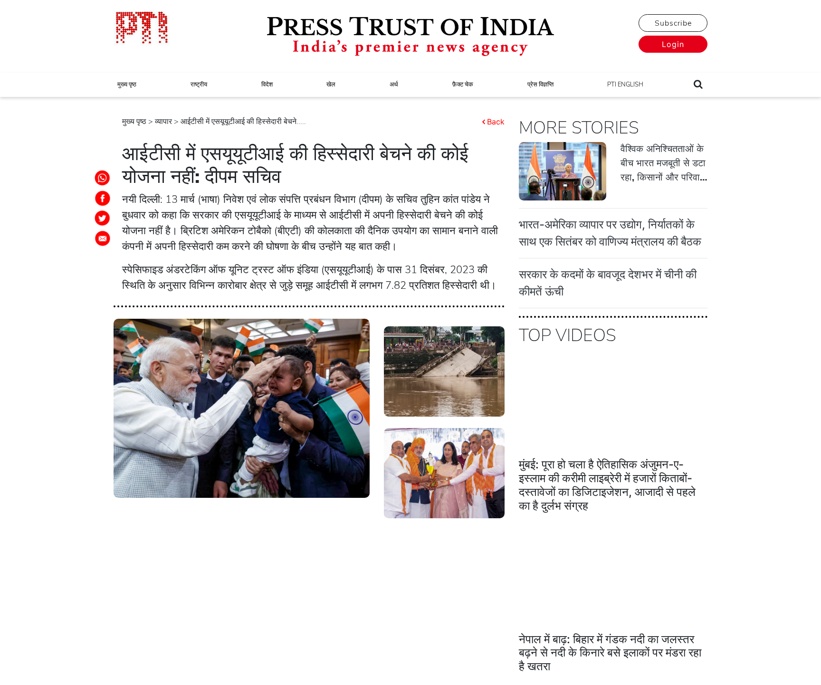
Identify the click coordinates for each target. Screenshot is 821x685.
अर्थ (394, 84)
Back (496, 121)
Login (673, 44)
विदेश (267, 84)
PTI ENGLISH (625, 84)
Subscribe (673, 23)
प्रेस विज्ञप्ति (540, 84)
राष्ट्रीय (199, 84)
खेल (330, 84)
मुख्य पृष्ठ (126, 84)
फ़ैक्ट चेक (462, 84)
